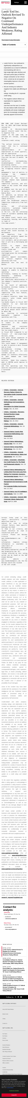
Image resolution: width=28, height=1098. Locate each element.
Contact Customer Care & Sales (9, 1056)
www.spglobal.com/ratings (10, 853)
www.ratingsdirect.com (19, 855)
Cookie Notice (10, 1087)
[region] (14, 1086)
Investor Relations (6, 1045)
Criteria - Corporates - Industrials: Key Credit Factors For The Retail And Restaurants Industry (14, 462)
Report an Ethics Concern (7, 1060)
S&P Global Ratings (9, 1003)
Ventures (4, 1038)
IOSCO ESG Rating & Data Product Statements (12, 1074)
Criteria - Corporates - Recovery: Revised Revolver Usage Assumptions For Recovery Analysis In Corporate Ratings (14, 416)
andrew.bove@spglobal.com (11, 918)
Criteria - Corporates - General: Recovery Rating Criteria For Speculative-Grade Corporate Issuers (15, 392)
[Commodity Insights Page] (16, 997)
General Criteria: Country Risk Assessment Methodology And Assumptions (14, 434)
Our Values (4, 1033)
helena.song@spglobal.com (11, 929)
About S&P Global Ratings (8, 1009)
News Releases (5, 1047)
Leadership (4, 1072)
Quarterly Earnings (6, 1049)
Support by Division (6, 1058)
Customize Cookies (14, 1090)
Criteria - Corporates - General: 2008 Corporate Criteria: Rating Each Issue (15, 499)
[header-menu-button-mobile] (25, 2)
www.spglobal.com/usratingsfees (12, 869)
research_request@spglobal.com (12, 897)
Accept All (14, 1095)
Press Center (5, 1040)
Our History (4, 1036)
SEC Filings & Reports (7, 1051)
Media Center (5, 1014)
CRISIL (4, 1018)
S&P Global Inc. (7, 1028)
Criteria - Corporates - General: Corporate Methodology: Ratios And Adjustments (15, 454)
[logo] (5, 2)
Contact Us (4, 1023)
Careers (4, 1067)
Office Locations (5, 1062)
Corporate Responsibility (7, 1069)
